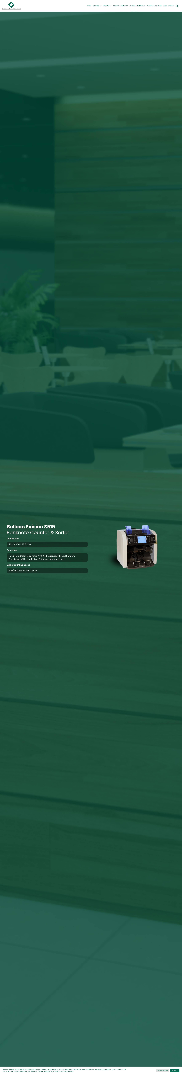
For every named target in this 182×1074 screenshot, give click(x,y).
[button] (177, 6)
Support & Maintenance (137, 6)
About (89, 6)
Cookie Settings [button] (162, 1070)
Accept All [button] (174, 1070)
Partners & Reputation (120, 6)
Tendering (106, 6)
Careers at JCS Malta (154, 6)
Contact (171, 6)
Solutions (96, 6)
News (165, 6)
